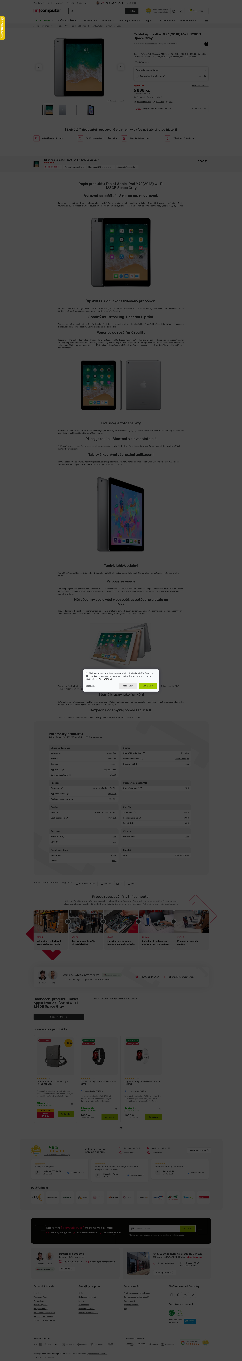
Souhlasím (148, 686)
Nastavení (90, 686)
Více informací (105, 679)
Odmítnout (128, 686)
